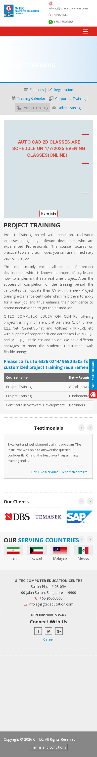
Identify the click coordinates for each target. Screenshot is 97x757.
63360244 (60, 15)
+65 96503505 (63, 22)
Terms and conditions (48, 747)
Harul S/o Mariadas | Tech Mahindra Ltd (59, 472)
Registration (63, 89)
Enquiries (36, 89)
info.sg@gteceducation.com (68, 8)
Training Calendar (30, 98)
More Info (48, 214)
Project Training (35, 107)
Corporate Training (70, 98)
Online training (68, 107)
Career (48, 639)
